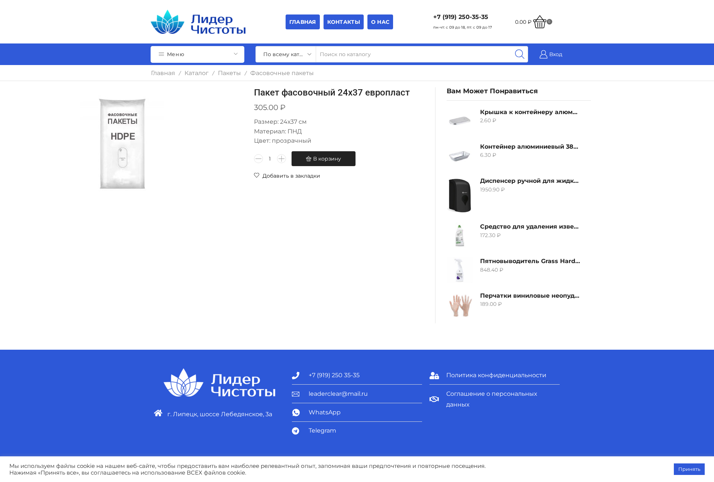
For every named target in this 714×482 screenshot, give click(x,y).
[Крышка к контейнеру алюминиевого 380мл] (460, 121)
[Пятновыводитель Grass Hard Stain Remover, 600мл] (460, 270)
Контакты (343, 22)
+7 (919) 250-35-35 (460, 16)
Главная (302, 22)
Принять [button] (689, 469)
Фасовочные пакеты (282, 73)
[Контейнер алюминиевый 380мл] (460, 156)
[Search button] (520, 54)
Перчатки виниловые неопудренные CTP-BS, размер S (531, 295)
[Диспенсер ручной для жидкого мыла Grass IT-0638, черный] (460, 195)
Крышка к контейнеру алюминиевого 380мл (531, 112)
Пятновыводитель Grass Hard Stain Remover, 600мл (531, 261)
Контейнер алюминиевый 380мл (531, 146)
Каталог (196, 73)
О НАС (380, 22)
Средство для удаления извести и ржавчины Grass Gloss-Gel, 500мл (531, 226)
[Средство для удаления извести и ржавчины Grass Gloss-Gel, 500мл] (460, 236)
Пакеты (229, 73)
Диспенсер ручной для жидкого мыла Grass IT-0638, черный (531, 180)
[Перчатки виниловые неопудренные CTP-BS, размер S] (460, 305)
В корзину (327, 158)
